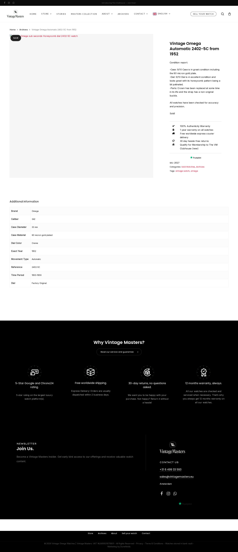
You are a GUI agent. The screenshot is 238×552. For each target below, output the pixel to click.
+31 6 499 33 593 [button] (170, 469)
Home (13, 29)
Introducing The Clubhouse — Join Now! (119, 3)
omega (194, 171)
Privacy (139, 543)
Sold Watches (188, 166)
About (114, 533)
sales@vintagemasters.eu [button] (177, 477)
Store (90, 533)
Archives (23, 29)
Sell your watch (129, 533)
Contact (146, 533)
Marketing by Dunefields (119, 546)
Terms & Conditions (154, 543)
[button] (119, 352)
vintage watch (182, 171)
